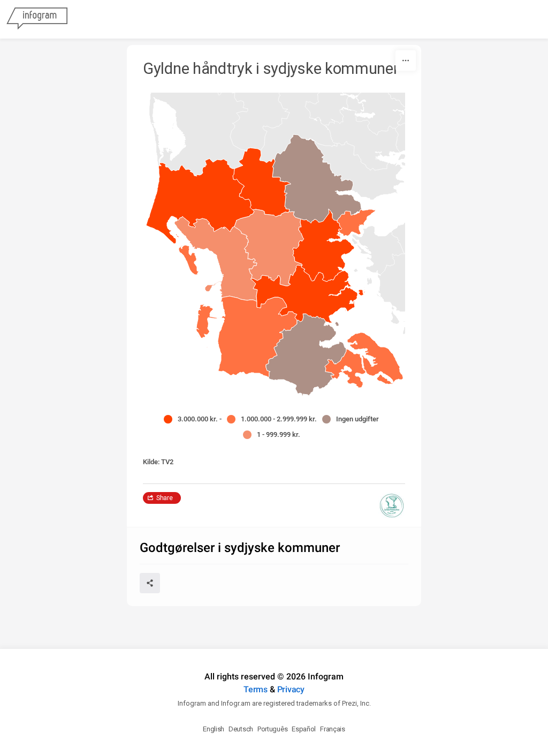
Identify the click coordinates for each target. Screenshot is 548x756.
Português (272, 729)
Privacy (291, 689)
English (213, 729)
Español (304, 729)
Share (164, 498)
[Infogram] (36, 19)
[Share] (150, 583)
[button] (356, 224)
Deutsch (241, 729)
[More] (405, 60)
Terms (255, 689)
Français (332, 729)
